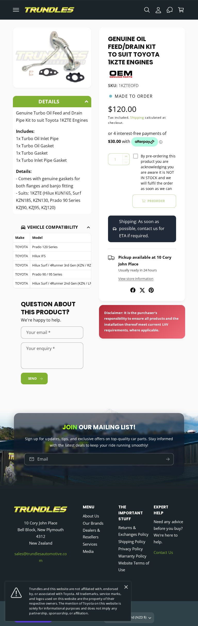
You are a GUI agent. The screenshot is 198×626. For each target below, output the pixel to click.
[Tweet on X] (142, 290)
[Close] (126, 587)
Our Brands (93, 523)
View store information (135, 278)
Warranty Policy (132, 556)
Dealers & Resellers (91, 533)
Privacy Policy (130, 548)
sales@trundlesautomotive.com (40, 557)
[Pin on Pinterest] (151, 290)
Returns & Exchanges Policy (133, 531)
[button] (16, 10)
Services (90, 544)
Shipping (137, 117)
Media (88, 551)
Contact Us (163, 552)
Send (32, 378)
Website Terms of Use (133, 566)
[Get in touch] (169, 10)
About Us (91, 516)
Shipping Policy (131, 541)
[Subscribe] (168, 459)
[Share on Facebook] (133, 290)
